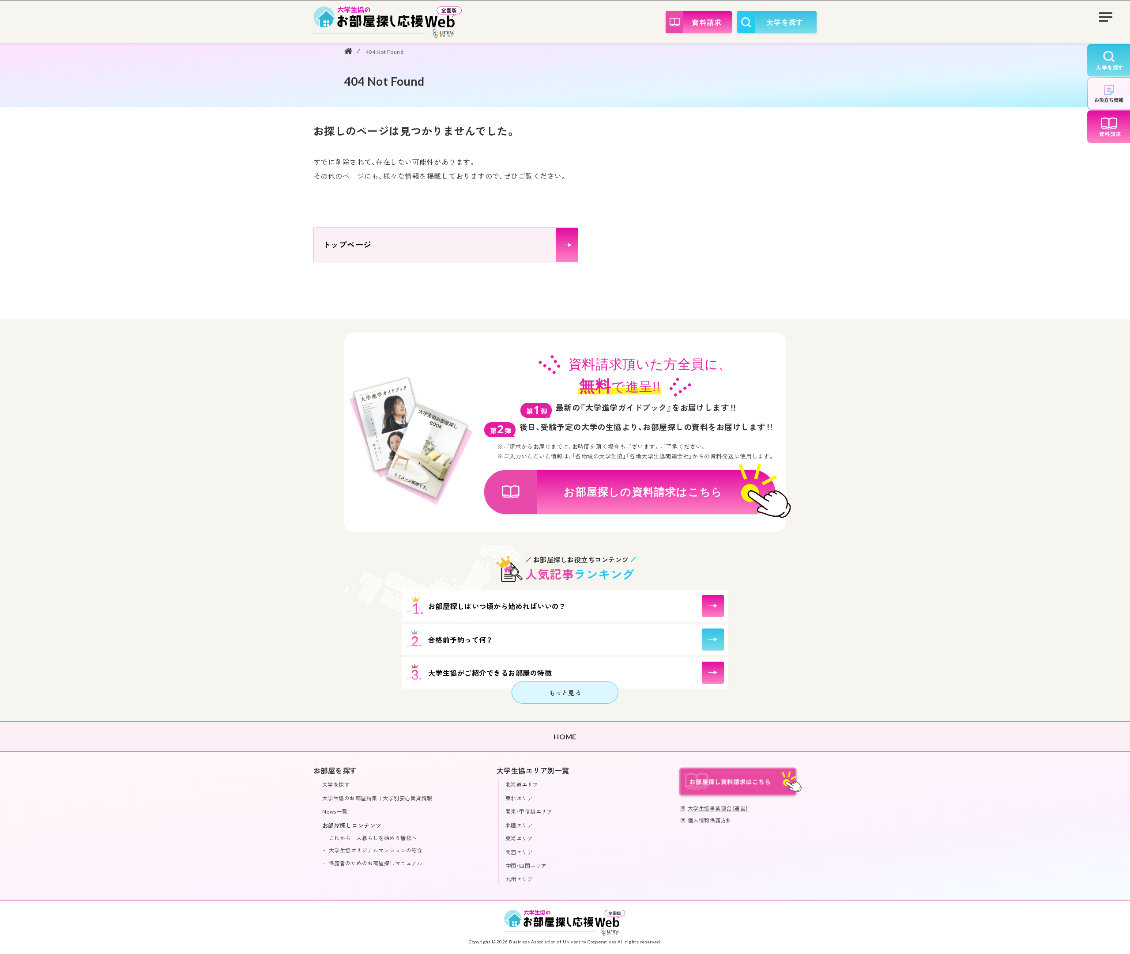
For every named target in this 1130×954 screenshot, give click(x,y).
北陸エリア (519, 825)
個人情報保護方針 (710, 820)
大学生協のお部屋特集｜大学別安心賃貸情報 (377, 798)
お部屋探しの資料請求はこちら (643, 492)
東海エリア (519, 838)
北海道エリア (522, 784)
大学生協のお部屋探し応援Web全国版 (388, 22)
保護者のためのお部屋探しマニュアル (375, 863)
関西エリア (519, 852)
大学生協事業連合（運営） (718, 808)
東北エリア (519, 798)
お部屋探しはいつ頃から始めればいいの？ (496, 606)
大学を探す (784, 22)
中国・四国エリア (526, 866)
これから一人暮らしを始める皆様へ (373, 838)
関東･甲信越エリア (528, 811)
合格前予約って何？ (460, 640)
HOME (348, 51)
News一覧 (335, 811)
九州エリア (519, 879)
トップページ (347, 245)
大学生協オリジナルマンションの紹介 (375, 850)
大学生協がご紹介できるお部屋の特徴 (490, 673)
